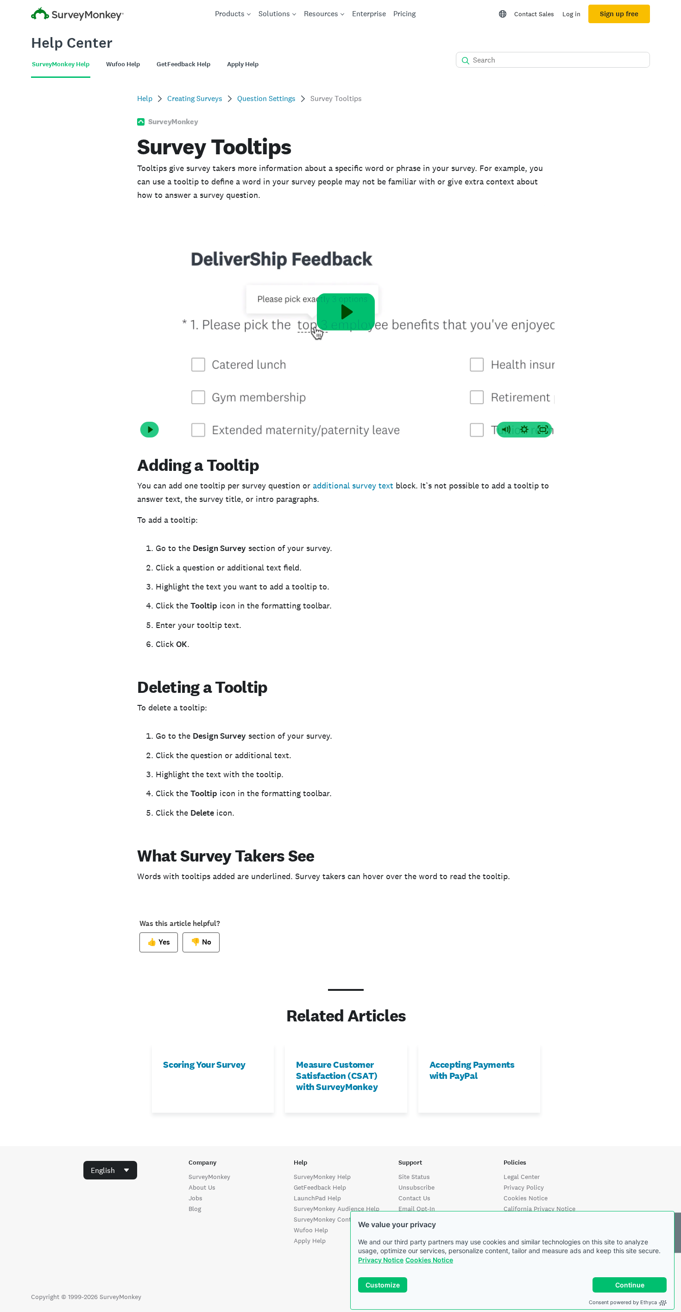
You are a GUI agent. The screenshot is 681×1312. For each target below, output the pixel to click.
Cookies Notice (429, 1260)
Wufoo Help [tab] (123, 64)
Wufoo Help (311, 1230)
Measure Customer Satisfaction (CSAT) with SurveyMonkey (337, 1075)
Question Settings (266, 98)
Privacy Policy (524, 1187)
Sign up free (619, 14)
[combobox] (110, 1170)
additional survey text (353, 485)
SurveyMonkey (209, 1177)
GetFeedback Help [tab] (183, 64)
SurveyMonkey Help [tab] (60, 64)
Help (144, 98)
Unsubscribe (416, 1187)
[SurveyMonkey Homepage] (77, 15)
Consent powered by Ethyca (623, 1302)
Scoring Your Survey (204, 1064)
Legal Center (522, 1177)
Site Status (414, 1177)
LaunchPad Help (317, 1198)
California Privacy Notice (539, 1208)
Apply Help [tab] (243, 64)
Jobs (195, 1198)
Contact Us (414, 1198)
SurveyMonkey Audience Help (336, 1208)
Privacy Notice (381, 1260)
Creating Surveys (194, 98)
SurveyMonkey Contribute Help (339, 1219)
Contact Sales (534, 14)
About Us (202, 1187)
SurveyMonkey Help (322, 1177)
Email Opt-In (416, 1208)
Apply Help (310, 1240)
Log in (571, 14)
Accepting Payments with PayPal (472, 1070)
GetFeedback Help (320, 1187)
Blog (195, 1208)
